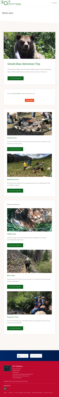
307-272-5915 (16, 93)
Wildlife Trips (11, 234)
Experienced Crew (13, 179)
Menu (55, 3)
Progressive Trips (12, 317)
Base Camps (11, 276)
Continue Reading (17, 79)
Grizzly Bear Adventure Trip (24, 64)
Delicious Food (12, 138)
